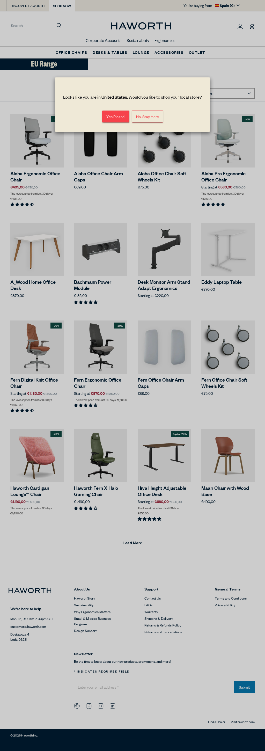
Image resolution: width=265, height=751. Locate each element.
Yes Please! (115, 116)
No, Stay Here (147, 116)
